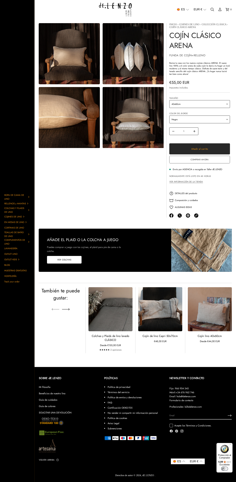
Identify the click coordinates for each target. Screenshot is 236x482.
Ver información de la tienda (186, 181)
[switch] (224, 469)
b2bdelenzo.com (193, 406)
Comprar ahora (200, 159)
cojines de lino (189, 24)
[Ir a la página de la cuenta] (220, 9)
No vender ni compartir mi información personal (133, 413)
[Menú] (230, 445)
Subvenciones (115, 428)
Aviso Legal (113, 423)
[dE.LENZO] (115, 9)
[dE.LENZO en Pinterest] (176, 431)
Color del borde (178, 113)
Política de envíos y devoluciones (125, 397)
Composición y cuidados (186, 200)
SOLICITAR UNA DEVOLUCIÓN (55, 412)
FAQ (110, 402)
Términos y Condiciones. (198, 425)
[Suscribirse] (230, 415)
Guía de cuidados (48, 400)
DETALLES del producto (186, 193)
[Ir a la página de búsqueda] (212, 9)
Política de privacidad (119, 387)
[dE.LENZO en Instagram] (182, 431)
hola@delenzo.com (186, 396)
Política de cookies (117, 418)
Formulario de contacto (181, 400)
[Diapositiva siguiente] (66, 309)
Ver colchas (64, 259)
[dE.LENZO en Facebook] (171, 431)
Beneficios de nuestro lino (52, 393)
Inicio (173, 24)
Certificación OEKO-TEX (120, 407)
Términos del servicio (119, 392)
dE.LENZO (148, 475)
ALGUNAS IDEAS (183, 207)
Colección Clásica (214, 24)
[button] (183, 9)
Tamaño (173, 98)
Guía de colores (47, 406)
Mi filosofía (44, 387)
